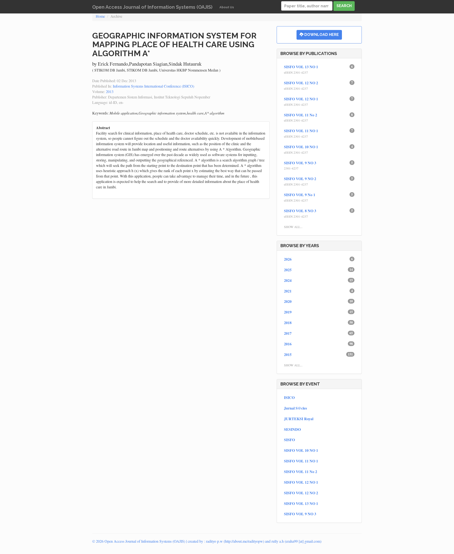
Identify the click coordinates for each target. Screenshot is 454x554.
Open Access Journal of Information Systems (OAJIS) (152, 7)
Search (344, 6)
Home (100, 16)
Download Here (321, 34)
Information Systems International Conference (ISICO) (153, 86)
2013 (110, 91)
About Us (226, 7)
